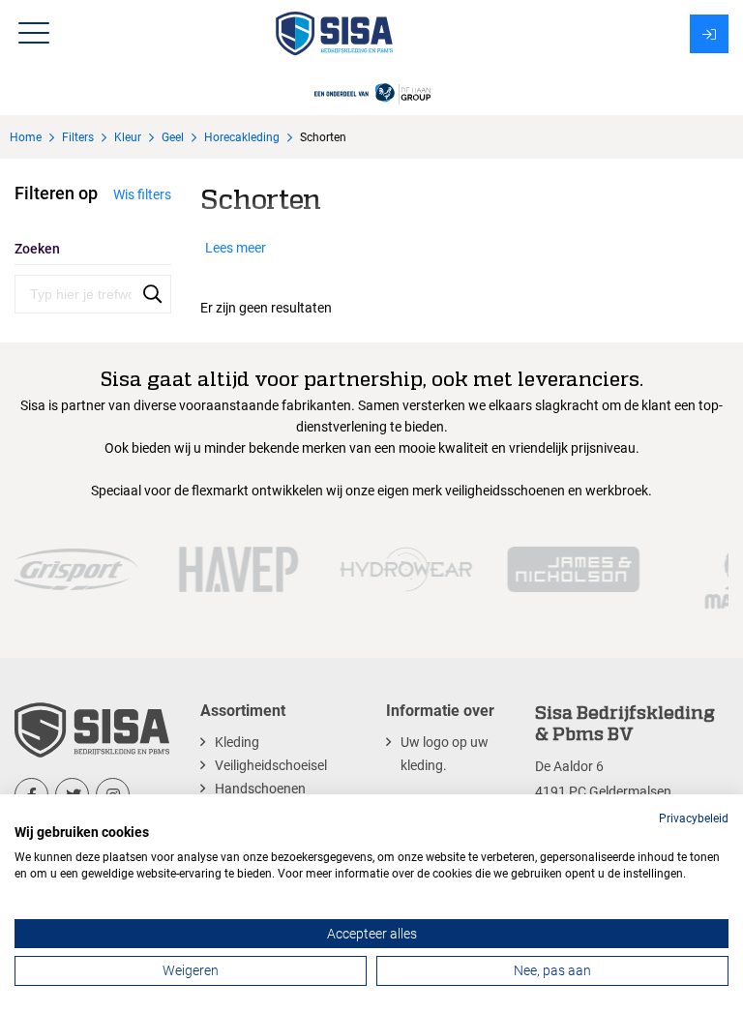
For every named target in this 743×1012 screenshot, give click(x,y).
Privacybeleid (693, 818)
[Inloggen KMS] (709, 34)
